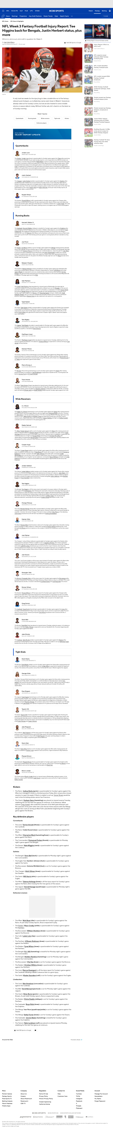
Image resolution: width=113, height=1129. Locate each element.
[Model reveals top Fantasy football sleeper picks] (88, 101)
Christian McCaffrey (54, 436)
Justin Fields (60, 204)
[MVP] (70, 1116)
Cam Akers (66, 251)
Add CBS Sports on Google (73, 42)
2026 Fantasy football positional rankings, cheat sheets (102, 88)
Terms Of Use (43, 1094)
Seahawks (19, 228)
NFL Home (5, 21)
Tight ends (57, 118)
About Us (24, 1094)
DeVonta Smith (53, 413)
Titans (59, 158)
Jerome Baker (31, 1018)
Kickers (67, 118)
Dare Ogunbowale (50, 252)
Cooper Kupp (26, 445)
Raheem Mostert (27, 263)
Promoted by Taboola (75, 1039)
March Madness (7, 1103)
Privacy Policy (43, 1096)
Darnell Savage (29, 887)
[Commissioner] (61, 1116)
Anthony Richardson (51, 513)
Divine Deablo (29, 999)
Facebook (79, 1101)
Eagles (19, 411)
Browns (19, 371)
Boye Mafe (30, 1004)
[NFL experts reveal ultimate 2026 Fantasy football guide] (88, 58)
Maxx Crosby (29, 926)
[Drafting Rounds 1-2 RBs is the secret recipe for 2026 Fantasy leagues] (88, 132)
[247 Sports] (25, 1116)
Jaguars (19, 325)
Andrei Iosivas (45, 497)
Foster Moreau (21, 721)
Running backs (32, 118)
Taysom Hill (25, 709)
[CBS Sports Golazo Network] (70, 1113)
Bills (36, 275)
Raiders (20, 926)
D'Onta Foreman (33, 374)
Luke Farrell (26, 703)
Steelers (62, 181)
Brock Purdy (34, 437)
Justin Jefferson (55, 476)
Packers (19, 158)
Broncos (19, 578)
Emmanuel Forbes (35, 840)
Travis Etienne (37, 328)
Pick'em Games (7, 1094)
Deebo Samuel (26, 425)
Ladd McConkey (25, 546)
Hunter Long (29, 750)
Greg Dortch (26, 603)
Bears (59, 256)
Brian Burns (27, 994)
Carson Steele (64, 290)
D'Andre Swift (28, 390)
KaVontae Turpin (64, 641)
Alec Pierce (55, 512)
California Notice (44, 1104)
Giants (57, 371)
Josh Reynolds (57, 581)
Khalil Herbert (38, 390)
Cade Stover (36, 778)
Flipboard (79, 1108)
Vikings (53, 248)
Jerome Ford (22, 374)
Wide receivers (45, 118)
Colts (16, 166)
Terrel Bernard (27, 989)
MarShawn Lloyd (27, 334)
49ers (18, 431)
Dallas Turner (29, 1015)
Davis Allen (25, 743)
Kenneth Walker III (28, 222)
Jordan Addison (27, 466)
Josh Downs (18, 513)
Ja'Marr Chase (50, 496)
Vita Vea (30, 962)
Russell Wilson (26, 195)
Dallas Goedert (64, 418)
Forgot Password (100, 1101)
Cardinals (19, 609)
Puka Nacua (38, 452)
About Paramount (26, 1099)
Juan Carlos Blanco (9, 42)
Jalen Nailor (62, 473)
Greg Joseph (25, 805)
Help (59, 1094)
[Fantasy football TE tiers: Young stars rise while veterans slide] (88, 143)
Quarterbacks (19, 118)
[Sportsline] (38, 1117)
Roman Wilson (26, 587)
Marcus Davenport (29, 970)
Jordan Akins (45, 666)
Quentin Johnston (49, 543)
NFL (16, 598)
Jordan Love (26, 153)
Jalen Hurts (19, 415)
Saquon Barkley (47, 418)
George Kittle (36, 436)
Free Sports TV (7, 1099)
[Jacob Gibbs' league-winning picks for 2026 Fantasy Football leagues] (88, 122)
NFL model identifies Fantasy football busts (101, 66)
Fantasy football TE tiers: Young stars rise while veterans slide (102, 141)
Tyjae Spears (26, 302)
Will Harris (27, 877)
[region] (97, 31)
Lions (63, 609)
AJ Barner (63, 763)
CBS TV (23, 1103)
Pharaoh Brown (26, 756)
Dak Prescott (40, 736)
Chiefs (19, 286)
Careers (23, 1096)
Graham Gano (28, 800)
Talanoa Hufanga (29, 882)
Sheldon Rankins (30, 957)
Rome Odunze (52, 526)
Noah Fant (50, 765)
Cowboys (19, 640)
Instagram (79, 1099)
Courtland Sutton (45, 581)
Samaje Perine (25, 291)
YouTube (79, 1094)
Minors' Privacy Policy (46, 1099)
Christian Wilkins (30, 965)
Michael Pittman (27, 503)
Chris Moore (42, 612)
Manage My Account (101, 1094)
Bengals (57, 288)
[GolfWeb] (89, 1117)
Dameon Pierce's (27, 251)
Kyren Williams (54, 457)
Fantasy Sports (7, 1096)
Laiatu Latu (27, 936)
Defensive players (42, 123)
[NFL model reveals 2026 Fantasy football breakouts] (88, 80)
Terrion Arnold (28, 825)
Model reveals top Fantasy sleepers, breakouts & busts (102, 109)
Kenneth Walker (27, 228)
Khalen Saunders (29, 976)
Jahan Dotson (27, 416)
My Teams (98, 1099)
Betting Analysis (7, 1101)
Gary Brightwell (36, 372)
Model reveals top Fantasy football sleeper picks (102, 98)
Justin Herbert (26, 175)
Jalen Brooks (26, 634)
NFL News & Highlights (17, 21)
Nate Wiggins (29, 846)
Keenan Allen (26, 519)
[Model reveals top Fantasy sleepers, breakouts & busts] (88, 111)
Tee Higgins (25, 483)
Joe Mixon (25, 242)
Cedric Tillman (29, 627)
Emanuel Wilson (43, 341)
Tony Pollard (22, 312)
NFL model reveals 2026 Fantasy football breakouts (102, 78)
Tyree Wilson (29, 946)
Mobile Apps (6, 1106)
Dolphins (62, 228)
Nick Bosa (26, 921)
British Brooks (64, 358)
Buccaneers (62, 578)
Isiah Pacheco (26, 281)
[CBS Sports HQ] (53, 1113)
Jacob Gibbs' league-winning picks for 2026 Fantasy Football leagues (102, 120)
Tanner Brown (58, 795)
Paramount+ (24, 1101)
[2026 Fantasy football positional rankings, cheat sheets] (88, 90)
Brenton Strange (29, 702)
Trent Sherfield (25, 478)
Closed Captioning (45, 1102)
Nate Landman (29, 1023)
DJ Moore (23, 528)
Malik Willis (40, 162)
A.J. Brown (25, 406)
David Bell (25, 620)
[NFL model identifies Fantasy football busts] (88, 69)
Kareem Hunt (30, 296)
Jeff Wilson (57, 270)
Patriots (29, 233)
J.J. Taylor (17, 359)
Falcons (34, 293)
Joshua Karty (28, 791)
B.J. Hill (27, 952)
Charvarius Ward (29, 835)
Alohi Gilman (30, 871)
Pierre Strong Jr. (27, 365)
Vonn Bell (28, 856)
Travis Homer (26, 380)
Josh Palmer (25, 535)
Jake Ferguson (26, 727)
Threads (78, 1106)
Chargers (19, 181)
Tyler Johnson (40, 453)
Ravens (61, 640)
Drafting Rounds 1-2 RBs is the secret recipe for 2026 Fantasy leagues (102, 130)
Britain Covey (37, 416)
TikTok (78, 1096)
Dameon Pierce (27, 349)
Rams (53, 431)
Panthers (21, 928)
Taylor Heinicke (43, 187)
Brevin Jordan (26, 771)
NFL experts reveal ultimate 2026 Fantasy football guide (101, 56)
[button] (72, 16)
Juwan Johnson (32, 721)
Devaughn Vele (26, 572)
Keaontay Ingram (44, 293)
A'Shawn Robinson (32, 941)
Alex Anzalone (28, 984)
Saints (55, 411)
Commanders (28, 491)
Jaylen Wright (18, 272)
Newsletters (98, 1096)
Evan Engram (26, 691)
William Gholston (33, 931)
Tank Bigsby (25, 320)
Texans (19, 248)
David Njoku (26, 659)
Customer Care (62, 1096)
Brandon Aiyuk (34, 432)
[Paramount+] (49, 1116)
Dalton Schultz (19, 779)
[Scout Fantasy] (80, 1117)
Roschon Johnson (40, 388)
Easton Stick (32, 187)
